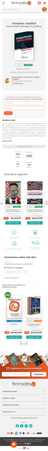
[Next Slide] (46, 201)
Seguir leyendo (7, 141)
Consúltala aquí (17, 83)
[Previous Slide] (1, 201)
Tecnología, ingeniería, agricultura (24, 146)
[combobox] (24, 9)
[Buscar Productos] (44, 9)
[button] (24, 46)
